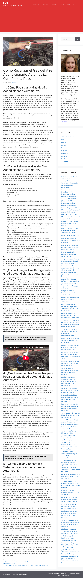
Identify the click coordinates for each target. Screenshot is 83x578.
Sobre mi (75, 4)
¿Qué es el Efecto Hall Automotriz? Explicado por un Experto (69, 286)
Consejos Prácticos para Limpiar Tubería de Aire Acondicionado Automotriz (70, 499)
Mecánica (45, 4)
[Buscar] (77, 39)
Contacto (66, 575)
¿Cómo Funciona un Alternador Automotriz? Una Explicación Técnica (70, 552)
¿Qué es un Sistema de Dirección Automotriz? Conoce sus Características (70, 506)
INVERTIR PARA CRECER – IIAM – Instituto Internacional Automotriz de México (70, 217)
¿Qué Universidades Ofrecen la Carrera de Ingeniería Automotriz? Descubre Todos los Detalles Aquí (68, 381)
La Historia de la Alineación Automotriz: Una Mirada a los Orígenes (70, 340)
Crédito (63, 142)
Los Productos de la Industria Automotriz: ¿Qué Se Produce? (70, 492)
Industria (53, 4)
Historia (63, 145)
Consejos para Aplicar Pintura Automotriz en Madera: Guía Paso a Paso (70, 316)
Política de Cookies (74, 573)
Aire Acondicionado (10, 560)
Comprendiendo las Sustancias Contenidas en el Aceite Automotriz (69, 293)
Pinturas (61, 4)
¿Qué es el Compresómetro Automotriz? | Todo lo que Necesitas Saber (70, 363)
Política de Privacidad (53, 573)
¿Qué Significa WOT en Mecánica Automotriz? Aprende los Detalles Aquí (69, 463)
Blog (68, 4)
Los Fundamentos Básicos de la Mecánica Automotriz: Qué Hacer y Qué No (70, 247)
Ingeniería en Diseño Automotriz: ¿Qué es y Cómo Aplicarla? (68, 254)
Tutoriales (36, 4)
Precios (63, 159)
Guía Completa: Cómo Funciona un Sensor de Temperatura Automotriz (69, 538)
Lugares (64, 150)
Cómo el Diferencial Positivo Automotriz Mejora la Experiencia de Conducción (70, 422)
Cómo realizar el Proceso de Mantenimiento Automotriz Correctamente (70, 415)
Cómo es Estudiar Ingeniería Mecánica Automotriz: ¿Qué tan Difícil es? (70, 476)
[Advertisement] (41, 20)
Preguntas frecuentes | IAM (70, 235)
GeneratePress (23, 574)
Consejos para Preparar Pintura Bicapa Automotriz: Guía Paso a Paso (70, 545)
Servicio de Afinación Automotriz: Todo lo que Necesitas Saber (69, 447)
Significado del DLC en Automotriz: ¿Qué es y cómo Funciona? (70, 240)
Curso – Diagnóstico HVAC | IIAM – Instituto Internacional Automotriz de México (70, 210)
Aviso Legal (64, 573)
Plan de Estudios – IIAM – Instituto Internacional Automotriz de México (69, 231)
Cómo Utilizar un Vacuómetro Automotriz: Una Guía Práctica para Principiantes (26, 565)
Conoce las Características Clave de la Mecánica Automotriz (70, 300)
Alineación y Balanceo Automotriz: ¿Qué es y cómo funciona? (70, 470)
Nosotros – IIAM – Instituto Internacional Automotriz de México (70, 224)
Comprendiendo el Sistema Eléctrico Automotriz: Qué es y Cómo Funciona (70, 261)
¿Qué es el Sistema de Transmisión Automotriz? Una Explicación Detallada (69, 531)
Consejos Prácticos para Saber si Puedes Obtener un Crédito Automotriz (69, 390)
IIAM (5, 3)
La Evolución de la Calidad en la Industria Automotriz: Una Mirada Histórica (70, 347)
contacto (64, 122)
